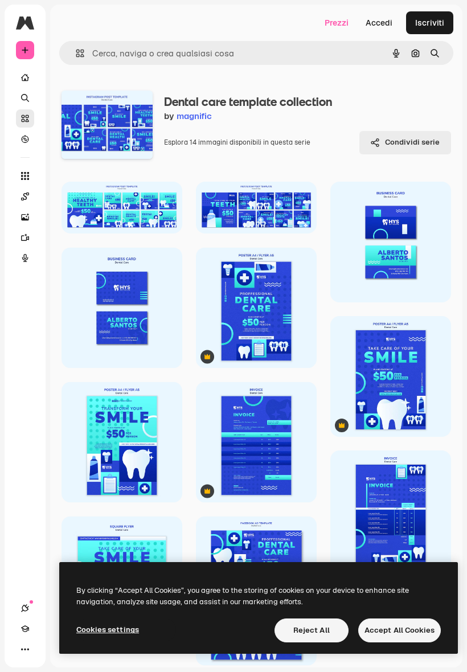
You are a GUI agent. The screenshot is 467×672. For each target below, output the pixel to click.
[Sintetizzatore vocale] (25, 258)
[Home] (25, 77)
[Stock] (25, 118)
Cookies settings (107, 629)
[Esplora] (25, 139)
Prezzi (337, 23)
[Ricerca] (25, 98)
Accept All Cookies (399, 630)
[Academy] (25, 629)
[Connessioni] (25, 608)
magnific (194, 115)
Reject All (311, 630)
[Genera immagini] (25, 217)
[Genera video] (25, 237)
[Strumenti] (25, 176)
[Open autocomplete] (75, 53)
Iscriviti (429, 23)
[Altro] (25, 649)
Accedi (379, 23)
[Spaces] (25, 196)
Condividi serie (412, 142)
